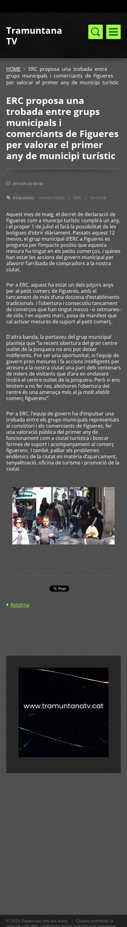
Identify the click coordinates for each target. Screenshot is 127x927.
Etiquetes (23, 197)
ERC (77, 197)
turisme (98, 197)
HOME (13, 69)
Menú (113, 32)
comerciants (52, 197)
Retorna (19, 604)
